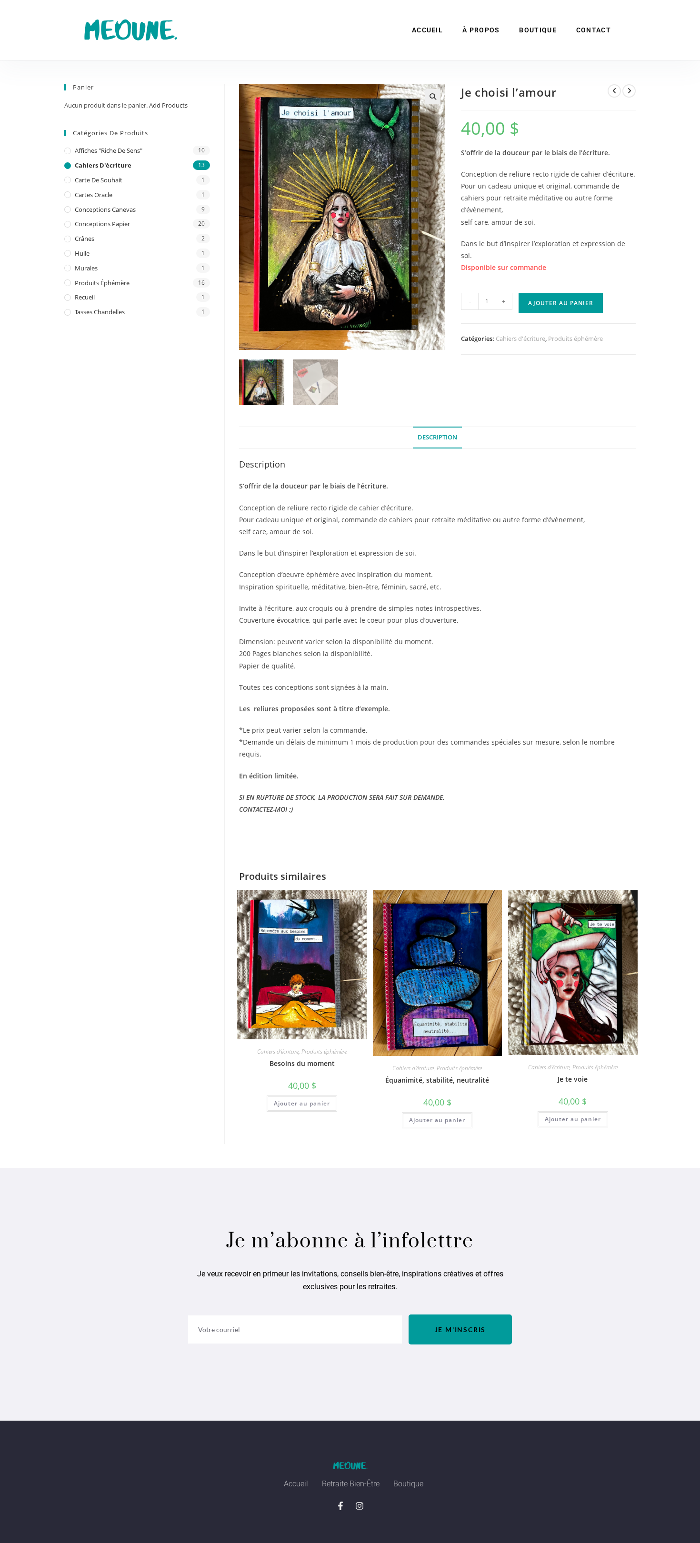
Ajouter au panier (560, 303)
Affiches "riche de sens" (108, 150)
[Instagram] (359, 1505)
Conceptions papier (102, 223)
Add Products (168, 105)
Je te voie (573, 1079)
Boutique (537, 30)
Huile (82, 253)
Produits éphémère (575, 338)
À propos (481, 30)
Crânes (84, 238)
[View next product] (629, 91)
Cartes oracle (93, 194)
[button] (432, 96)
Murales (86, 268)
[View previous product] (614, 91)
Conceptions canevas (105, 209)
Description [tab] (437, 437)
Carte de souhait (98, 180)
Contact (593, 30)
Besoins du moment (302, 1063)
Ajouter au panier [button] (302, 1103)
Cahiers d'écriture (520, 338)
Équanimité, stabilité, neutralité (437, 1080)
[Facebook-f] (340, 1505)
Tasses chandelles (100, 312)
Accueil (427, 30)
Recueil (85, 297)
